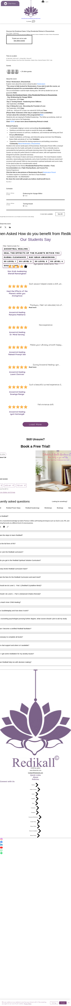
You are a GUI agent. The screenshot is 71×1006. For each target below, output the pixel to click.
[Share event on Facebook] (1, 227)
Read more (32, 307)
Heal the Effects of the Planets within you (32, 253)
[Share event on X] (5, 227)
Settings (54, 1003)
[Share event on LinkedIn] (10, 227)
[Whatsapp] (35, 850)
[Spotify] (35, 853)
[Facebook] (35, 842)
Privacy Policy (27, 1004)
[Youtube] (35, 847)
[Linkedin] (35, 844)
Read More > (9, 181)
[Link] (30, 9)
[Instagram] (35, 839)
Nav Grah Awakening (42, 257)
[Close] (69, 1003)
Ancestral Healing (16, 249)
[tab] (13, 508)
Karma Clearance (15, 257)
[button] (4, 527)
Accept (63, 1003)
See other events (19, 40)
